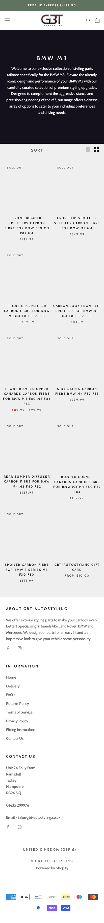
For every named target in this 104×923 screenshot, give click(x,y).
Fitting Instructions (20, 729)
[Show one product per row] (88, 149)
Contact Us (14, 738)
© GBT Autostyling (52, 861)
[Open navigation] (7, 20)
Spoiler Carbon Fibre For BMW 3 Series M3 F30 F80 (27, 570)
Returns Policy (17, 703)
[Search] (88, 20)
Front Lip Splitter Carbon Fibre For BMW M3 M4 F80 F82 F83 (27, 311)
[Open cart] (97, 20)
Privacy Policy (17, 721)
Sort (38, 150)
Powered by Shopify (52, 868)
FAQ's (10, 695)
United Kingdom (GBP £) (49, 849)
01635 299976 (17, 805)
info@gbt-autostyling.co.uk (39, 817)
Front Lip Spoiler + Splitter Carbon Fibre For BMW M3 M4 (77, 223)
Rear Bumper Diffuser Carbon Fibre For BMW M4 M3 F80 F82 (27, 482)
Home (11, 677)
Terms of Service (19, 712)
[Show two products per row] (96, 149)
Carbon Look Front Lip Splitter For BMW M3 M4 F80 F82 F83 (77, 311)
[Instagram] (19, 648)
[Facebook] (8, 648)
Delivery (13, 686)
